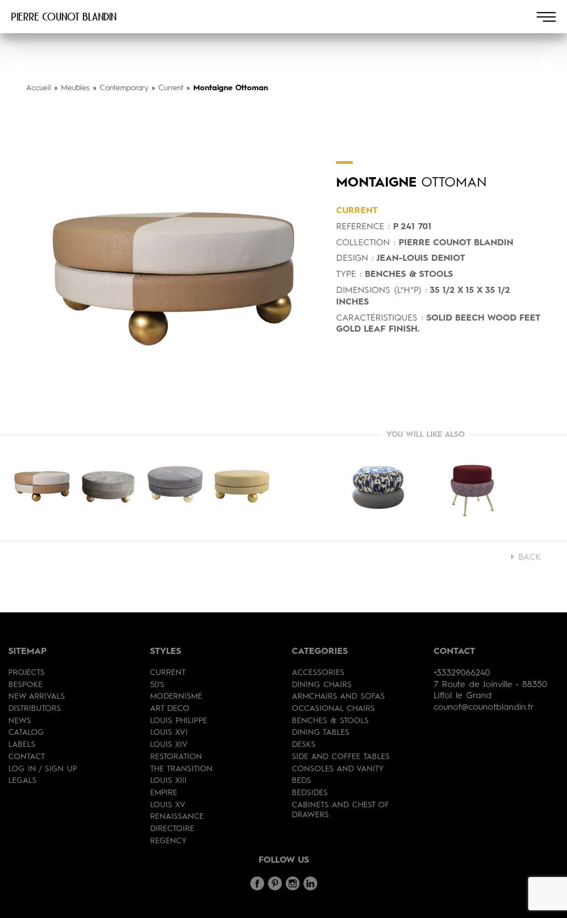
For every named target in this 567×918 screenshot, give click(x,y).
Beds (301, 781)
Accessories (318, 673)
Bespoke (25, 685)
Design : (355, 258)
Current (170, 88)
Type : (349, 274)
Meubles (75, 88)
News (19, 721)
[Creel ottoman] (378, 487)
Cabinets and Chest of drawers (340, 810)
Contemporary (124, 88)
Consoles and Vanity (338, 769)
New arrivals (36, 696)
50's (157, 685)
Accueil (38, 88)
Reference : (363, 227)
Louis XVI (169, 732)
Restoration (176, 757)
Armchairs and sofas (338, 696)
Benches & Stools (330, 721)
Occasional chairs (333, 709)
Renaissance (177, 817)
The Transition (181, 769)
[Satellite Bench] (472, 487)
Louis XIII (168, 781)
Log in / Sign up (42, 769)
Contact (26, 757)
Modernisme (176, 696)
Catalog (26, 732)
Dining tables (320, 732)
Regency (168, 841)
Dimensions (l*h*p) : (381, 290)
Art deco (169, 709)
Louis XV (167, 805)
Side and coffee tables (341, 757)
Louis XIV (169, 745)
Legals (22, 781)
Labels (21, 745)
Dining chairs (322, 685)
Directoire (172, 829)
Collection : (365, 243)
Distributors (34, 709)
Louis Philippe (178, 721)
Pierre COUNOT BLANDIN (63, 17)
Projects (26, 673)
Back (527, 557)
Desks (304, 745)
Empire (163, 793)
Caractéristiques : (379, 318)
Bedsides (310, 793)
